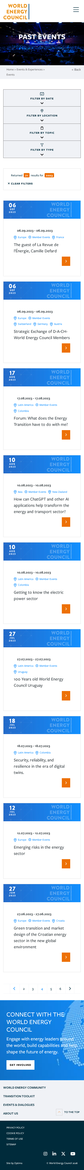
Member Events (41, 237)
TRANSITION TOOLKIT (19, 1096)
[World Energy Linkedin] (54, 1154)
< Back (76, 69)
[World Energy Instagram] (45, 1154)
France (60, 237)
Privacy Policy (15, 1127)
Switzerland (24, 324)
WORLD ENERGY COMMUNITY (24, 1087)
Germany (42, 324)
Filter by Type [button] (42, 150)
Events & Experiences (30, 69)
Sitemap (11, 1144)
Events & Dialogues (18, 1105)
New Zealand (59, 492)
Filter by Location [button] (42, 115)
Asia (20, 492)
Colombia (23, 411)
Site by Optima (14, 1163)
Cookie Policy (15, 1133)
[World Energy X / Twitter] (63, 1154)
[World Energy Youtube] (73, 1154)
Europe (22, 237)
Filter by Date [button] (42, 98)
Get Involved (20, 1065)
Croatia (60, 920)
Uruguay (23, 672)
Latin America (25, 405)
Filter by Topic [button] (42, 133)
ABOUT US (10, 1113)
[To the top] (67, 1112)
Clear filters (21, 183)
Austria (58, 324)
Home (10, 69)
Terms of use (14, 1139)
